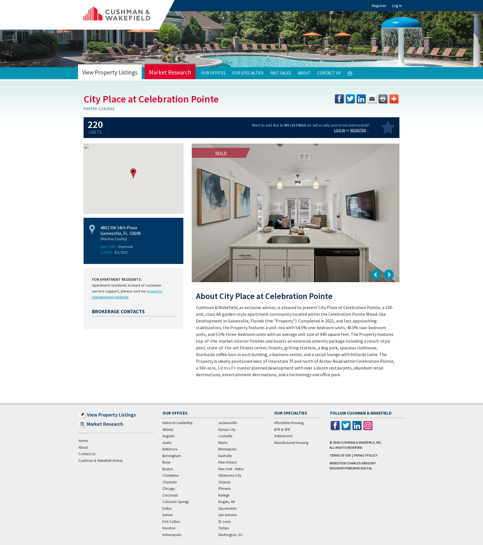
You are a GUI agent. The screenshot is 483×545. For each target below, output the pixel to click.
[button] (133, 174)
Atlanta (167, 429)
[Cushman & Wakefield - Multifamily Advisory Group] (126, 15)
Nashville (225, 455)
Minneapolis (227, 449)
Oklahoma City (229, 475)
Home (350, 73)
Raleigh (224, 495)
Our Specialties (248, 73)
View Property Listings (110, 72)
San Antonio (227, 515)
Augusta (168, 436)
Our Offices (213, 73)
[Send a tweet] (350, 98)
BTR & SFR (282, 429)
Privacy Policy (365, 455)
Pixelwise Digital (358, 468)
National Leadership (177, 422)
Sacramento (227, 508)
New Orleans (227, 462)
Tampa (223, 528)
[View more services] (393, 98)
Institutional (283, 436)
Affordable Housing (289, 422)
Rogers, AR (226, 501)
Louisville (225, 436)
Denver (167, 515)
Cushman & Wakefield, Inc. (361, 442)
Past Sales (280, 73)
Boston (167, 469)
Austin (167, 442)
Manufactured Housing (291, 442)
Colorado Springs (175, 501)
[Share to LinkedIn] (361, 98)
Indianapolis (171, 534)
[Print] (382, 98)
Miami (223, 442)
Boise (166, 462)
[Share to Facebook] (339, 98)
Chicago (168, 488)
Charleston (170, 475)
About (304, 73)
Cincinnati (170, 495)
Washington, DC (230, 534)
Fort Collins (171, 521)
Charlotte (169, 482)
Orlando (224, 482)
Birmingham (171, 455)
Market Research (170, 72)
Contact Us (329, 73)
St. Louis (224, 521)
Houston (169, 528)
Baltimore (169, 449)
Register (379, 5)
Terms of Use (340, 455)
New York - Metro (231, 469)
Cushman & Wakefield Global (100, 460)
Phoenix (224, 488)
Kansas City (227, 429)
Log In (339, 130)
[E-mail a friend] (372, 98)
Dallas (167, 508)
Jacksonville (227, 422)
